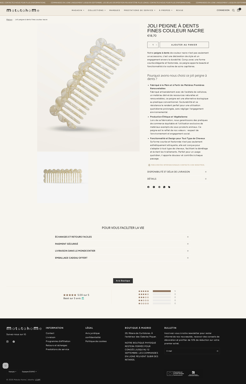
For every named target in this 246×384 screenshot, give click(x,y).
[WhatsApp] (164, 187)
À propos (164, 10)
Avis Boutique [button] (123, 280)
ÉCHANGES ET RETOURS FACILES (73, 236)
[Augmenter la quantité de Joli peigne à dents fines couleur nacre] (156, 45)
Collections (96, 10)
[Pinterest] (159, 187)
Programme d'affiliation (58, 341)
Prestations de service (138, 10)
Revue (179, 10)
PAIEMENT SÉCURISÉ (66, 243)
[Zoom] (134, 28)
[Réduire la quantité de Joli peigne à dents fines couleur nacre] (149, 45)
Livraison (50, 337)
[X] (154, 187)
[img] (76, 295)
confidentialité (93, 337)
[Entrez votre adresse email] (217, 351)
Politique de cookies (96, 341)
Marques (114, 10)
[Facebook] (148, 187)
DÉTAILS (151, 178)
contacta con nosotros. (192, 165)
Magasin (77, 10)
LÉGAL (89, 328)
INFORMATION (54, 328)
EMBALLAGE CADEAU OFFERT (71, 257)
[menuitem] (78, 10)
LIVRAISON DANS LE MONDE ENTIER (75, 250)
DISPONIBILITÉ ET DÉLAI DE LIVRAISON (168, 171)
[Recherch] (233, 10)
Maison (9, 19)
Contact (50, 333)
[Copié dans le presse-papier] (169, 187)
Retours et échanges (56, 345)
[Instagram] (9, 341)
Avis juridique (92, 333)
